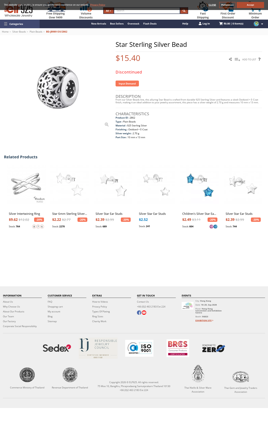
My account (54, 311)
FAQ (50, 301)
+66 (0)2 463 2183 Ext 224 (151, 306)
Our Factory (9, 321)
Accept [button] (250, 5)
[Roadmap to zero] (213, 348)
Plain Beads (36, 31)
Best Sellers (117, 23)
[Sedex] (57, 348)
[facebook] (139, 313)
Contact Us (143, 301)
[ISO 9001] (139, 348)
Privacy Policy (99, 306)
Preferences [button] (227, 5)
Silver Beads (19, 31)
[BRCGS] (177, 348)
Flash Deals (150, 23)
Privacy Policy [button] (97, 5)
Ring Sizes (97, 316)
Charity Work (99, 321)
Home (5, 31)
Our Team (8, 316)
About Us (8, 301)
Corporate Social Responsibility (20, 326)
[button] (20, 24)
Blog (50, 316)
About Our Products (13, 311)
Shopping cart (55, 306)
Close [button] (212, 5)
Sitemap (52, 321)
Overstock (133, 23)
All (108, 10)
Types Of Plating (101, 311)
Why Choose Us (11, 306)
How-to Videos (100, 301)
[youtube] (144, 313)
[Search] (184, 10)
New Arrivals (98, 23)
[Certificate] (98, 348)
